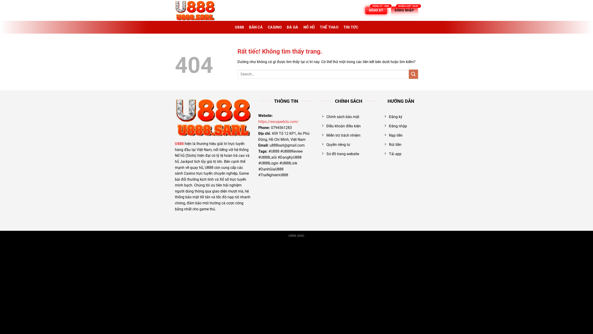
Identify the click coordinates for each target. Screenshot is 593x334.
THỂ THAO (329, 27)
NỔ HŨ (309, 27)
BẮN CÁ (256, 27)
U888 (239, 27)
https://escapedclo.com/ (278, 121)
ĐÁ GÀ (292, 27)
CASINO (275, 27)
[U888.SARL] (198, 10)
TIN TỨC (351, 27)
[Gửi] (413, 74)
